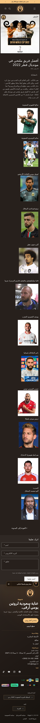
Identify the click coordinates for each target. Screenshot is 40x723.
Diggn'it (30, 715)
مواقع (36, 640)
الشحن (25, 718)
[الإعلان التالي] (5, 1)
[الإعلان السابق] (35, 1)
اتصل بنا (35, 644)
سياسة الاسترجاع (20, 715)
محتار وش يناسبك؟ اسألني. (24, 584)
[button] (34, 8)
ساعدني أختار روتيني (31, 620)
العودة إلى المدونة (19, 528)
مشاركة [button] (33, 75)
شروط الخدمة (32, 718)
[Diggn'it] (30, 593)
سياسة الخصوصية (9, 715)
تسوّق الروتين (31, 626)
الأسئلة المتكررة (32, 637)
